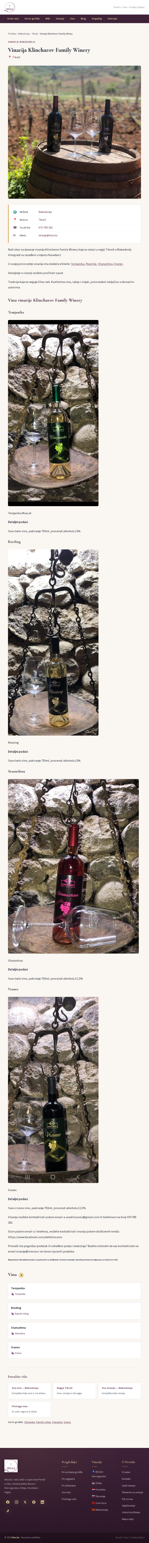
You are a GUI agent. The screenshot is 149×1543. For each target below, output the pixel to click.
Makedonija (24, 33)
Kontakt (126, 1479)
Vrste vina (13, 19)
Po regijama (68, 1479)
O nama (126, 1472)
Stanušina (20, 1333)
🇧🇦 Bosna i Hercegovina (99, 1474)
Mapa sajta (128, 1519)
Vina (72, 19)
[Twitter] (25, 1502)
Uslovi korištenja (131, 1512)
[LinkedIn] (42, 1502)
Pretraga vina (69, 1499)
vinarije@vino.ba (48, 235)
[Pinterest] (33, 1502)
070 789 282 (46, 228)
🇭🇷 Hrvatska (98, 1490)
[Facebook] (7, 1502)
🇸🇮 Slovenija (98, 1496)
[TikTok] (7, 1510)
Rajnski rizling (22, 1313)
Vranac (18, 1353)
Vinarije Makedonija (21, 42)
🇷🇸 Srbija (97, 1483)
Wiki (47, 19)
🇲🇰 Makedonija (100, 1510)
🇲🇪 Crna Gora (99, 1503)
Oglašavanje (128, 1506)
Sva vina (66, 1492)
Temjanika (77, 264)
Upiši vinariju (128, 1486)
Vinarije (60, 19)
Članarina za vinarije (132, 1492)
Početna (12, 33)
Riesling (91, 264)
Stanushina (105, 264)
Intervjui (112, 19)
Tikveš (35, 33)
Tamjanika (20, 1294)
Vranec (118, 264)
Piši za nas (127, 1499)
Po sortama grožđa (72, 1472)
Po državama (69, 1486)
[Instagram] (16, 1502)
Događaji (97, 19)
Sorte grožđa (32, 19)
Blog (83, 19)
